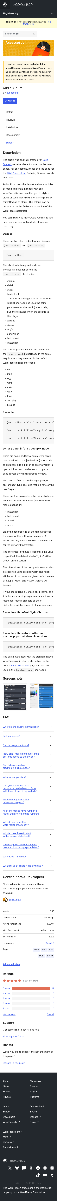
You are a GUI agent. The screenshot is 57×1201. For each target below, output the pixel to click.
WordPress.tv (11, 1122)
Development (13, 134)
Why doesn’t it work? (14, 856)
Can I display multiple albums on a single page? (16, 766)
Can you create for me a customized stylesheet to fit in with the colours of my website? (20, 788)
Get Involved (37, 1106)
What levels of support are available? (23, 866)
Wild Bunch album (16, 173)
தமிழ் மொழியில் (17, 1160)
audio (44, 950)
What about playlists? (14, 777)
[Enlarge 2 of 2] (50, 687)
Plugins (33, 1091)
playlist (50, 956)
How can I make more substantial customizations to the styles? (21, 755)
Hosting (7, 1091)
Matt (7, 1136)
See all (50, 1014)
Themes (34, 1086)
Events (33, 1111)
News (6, 1086)
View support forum (13, 1036)
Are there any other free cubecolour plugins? (16, 801)
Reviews (10, 119)
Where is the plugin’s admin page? (21, 726)
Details (9, 111)
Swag (34, 1122)
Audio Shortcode (20, 665)
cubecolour (12, 92)
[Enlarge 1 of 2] (23, 687)
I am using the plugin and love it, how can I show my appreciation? (21, 846)
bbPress (9, 1142)
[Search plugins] (34, 34)
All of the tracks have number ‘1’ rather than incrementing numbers (21, 812)
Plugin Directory (10, 13)
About (6, 1081)
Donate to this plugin (14, 1062)
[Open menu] (52, 4)
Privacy (7, 1096)
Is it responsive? (11, 736)
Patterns (34, 1096)
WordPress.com (13, 1131)
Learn (6, 1106)
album (36, 950)
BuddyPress (11, 1147)
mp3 (51, 950)
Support (10, 142)
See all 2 (50, 943)
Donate (35, 1116)
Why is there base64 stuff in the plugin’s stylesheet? (17, 835)
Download (10, 100)
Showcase (35, 1081)
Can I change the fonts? (16, 745)
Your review (9, 1014)
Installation (12, 127)
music (41, 956)
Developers (9, 1116)
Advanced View (11, 964)
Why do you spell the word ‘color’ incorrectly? (16, 823)
